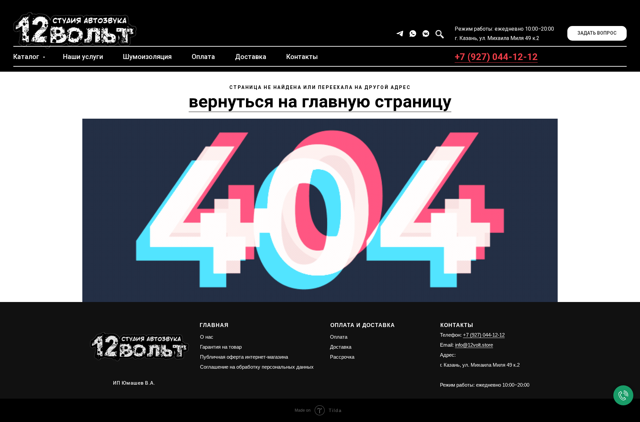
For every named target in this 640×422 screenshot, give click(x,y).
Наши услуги (83, 57)
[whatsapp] (413, 33)
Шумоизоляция (147, 57)
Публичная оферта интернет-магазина (244, 357)
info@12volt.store (474, 345)
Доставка (250, 57)
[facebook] (439, 33)
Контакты (302, 57)
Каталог (27, 57)
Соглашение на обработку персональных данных (257, 367)
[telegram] (400, 33)
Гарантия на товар (221, 347)
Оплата (203, 57)
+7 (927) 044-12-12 (496, 56)
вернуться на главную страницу (320, 101)
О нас (206, 337)
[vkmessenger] (426, 33)
